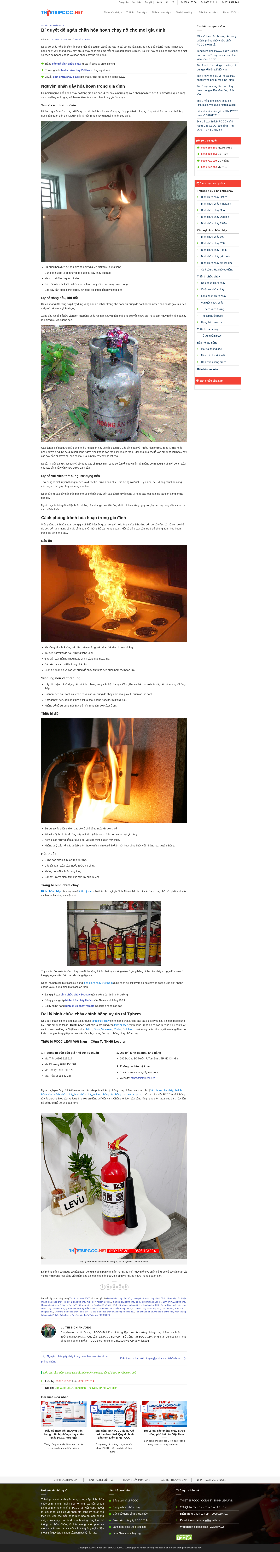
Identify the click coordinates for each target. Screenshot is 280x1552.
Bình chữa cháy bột (212, 236)
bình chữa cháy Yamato (79, 1006)
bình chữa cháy (101, 1020)
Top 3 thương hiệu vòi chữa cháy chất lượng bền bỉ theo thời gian (216, 78)
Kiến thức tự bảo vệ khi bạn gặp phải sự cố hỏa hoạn (151, 1358)
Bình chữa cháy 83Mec (214, 223)
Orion (97, 1029)
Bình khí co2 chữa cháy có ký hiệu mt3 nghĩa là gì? (136, 1302)
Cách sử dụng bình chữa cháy (130, 1513)
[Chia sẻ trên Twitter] (108, 1287)
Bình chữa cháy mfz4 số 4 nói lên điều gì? (91, 1302)
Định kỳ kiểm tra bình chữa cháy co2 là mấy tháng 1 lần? (104, 1308)
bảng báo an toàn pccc (128, 1094)
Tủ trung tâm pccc (211, 335)
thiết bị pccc (86, 891)
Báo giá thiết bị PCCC (125, 1500)
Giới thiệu (136, 2)
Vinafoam (106, 1029)
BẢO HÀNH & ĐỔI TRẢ (101, 1480)
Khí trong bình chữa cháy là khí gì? (71, 1312)
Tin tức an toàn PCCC (52, 25)
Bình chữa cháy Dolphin (215, 216)
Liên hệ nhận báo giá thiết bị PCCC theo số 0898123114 (217, 113)
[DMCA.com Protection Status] (184, 1537)
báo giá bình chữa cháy (66, 63)
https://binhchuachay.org (127, 1533)
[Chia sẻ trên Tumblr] (125, 1287)
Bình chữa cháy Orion (213, 210)
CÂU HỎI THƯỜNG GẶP (174, 1480)
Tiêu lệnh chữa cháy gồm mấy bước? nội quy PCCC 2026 (82, 1315)
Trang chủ (123, 2)
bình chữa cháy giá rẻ (66, 76)
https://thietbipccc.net (143, 1078)
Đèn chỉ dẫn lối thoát (213, 355)
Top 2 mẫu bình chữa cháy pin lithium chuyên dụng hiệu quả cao (216, 102)
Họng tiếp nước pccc (213, 322)
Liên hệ (159, 2)
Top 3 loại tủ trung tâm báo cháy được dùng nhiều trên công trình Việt (215, 90)
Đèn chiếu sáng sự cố (213, 362)
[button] (167, 2)
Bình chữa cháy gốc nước (216, 256)
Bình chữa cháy (112, 12)
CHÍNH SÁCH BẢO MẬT (66, 1480)
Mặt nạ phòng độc (211, 349)
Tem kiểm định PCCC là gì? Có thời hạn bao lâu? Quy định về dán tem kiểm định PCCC (114, 1434)
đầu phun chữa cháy (161, 1090)
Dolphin (127, 1029)
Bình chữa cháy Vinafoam (216, 203)
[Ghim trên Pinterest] (114, 1287)
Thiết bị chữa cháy (135, 12)
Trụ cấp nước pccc (212, 315)
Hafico (88, 1029)
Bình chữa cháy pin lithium (216, 263)
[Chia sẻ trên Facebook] (102, 1287)
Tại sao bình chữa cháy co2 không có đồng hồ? (111, 1312)
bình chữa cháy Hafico (79, 1000)
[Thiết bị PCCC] (67, 12)
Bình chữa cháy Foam (214, 249)
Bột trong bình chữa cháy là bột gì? (94, 1305)
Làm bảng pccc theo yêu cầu (129, 1526)
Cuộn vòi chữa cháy (212, 289)
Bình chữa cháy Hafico (214, 197)
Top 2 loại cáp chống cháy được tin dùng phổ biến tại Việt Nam (164, 1432)
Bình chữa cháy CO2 (213, 243)
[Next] (187, 1431)
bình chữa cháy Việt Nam (98, 983)
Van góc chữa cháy (212, 302)
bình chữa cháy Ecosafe (76, 994)
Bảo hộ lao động (184, 12)
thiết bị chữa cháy (63, 1094)
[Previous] (40, 1431)
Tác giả (148, 2)
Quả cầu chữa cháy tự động (217, 269)
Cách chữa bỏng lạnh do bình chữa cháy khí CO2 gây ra (139, 1305)
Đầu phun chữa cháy (213, 283)
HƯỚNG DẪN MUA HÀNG (136, 1480)
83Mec (117, 1029)
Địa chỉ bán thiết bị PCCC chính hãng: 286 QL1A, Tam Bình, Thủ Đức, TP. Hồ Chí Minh (215, 125)
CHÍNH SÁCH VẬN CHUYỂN (211, 1480)
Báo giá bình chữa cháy (126, 1507)
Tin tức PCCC (230, 12)
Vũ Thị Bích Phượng (82, 40)
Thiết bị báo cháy (160, 12)
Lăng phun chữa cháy (213, 296)
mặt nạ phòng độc (103, 1094)
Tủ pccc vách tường (212, 309)
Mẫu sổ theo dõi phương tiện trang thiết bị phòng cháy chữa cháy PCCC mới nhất (64, 1434)
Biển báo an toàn (207, 12)
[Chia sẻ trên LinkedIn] (120, 1287)
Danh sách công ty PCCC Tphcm (132, 1520)
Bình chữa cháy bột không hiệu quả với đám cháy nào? (133, 1298)
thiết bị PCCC (110, 1547)
